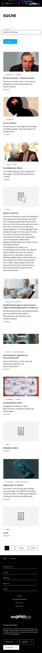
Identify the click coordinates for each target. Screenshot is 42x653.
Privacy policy (15, 634)
